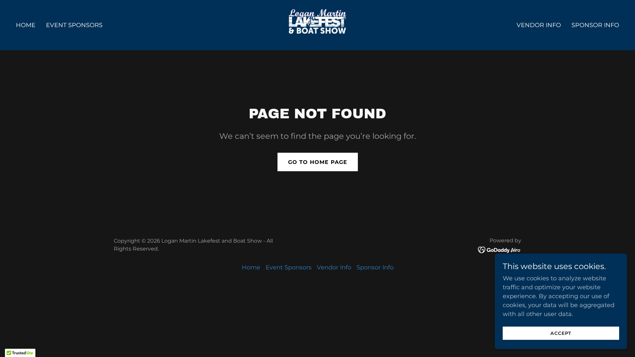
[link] (317, 24)
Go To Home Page (317, 162)
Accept (561, 333)
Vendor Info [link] (539, 25)
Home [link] (25, 25)
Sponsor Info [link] (595, 25)
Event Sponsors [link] (74, 25)
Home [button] (251, 267)
